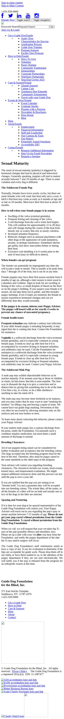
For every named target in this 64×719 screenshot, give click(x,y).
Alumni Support (29, 85)
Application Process (31, 44)
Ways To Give (28, 59)
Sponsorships (28, 70)
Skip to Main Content (12, 5)
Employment (27, 126)
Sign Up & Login (10, 30)
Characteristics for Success (35, 41)
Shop (10, 121)
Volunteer (26, 62)
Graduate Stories (29, 106)
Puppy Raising (28, 65)
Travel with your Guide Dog (36, 97)
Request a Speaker (30, 156)
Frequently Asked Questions (35, 141)
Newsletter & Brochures (33, 112)
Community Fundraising (33, 68)
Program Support (30, 50)
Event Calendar (29, 103)
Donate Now (8, 20)
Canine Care (27, 88)
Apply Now (27, 38)
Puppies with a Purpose (33, 109)
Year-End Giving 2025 (33, 79)
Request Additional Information (37, 150)
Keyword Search (10, 26)
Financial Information (32, 129)
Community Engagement (34, 94)
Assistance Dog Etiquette (34, 91)
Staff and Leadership (32, 132)
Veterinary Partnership (32, 76)
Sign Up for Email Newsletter (36, 153)
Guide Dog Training (31, 47)
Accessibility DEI (30, 144)
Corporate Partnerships (33, 73)
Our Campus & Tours (32, 135)
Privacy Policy (19, 671)
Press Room (27, 115)
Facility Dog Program (32, 53)
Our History (27, 138)
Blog (23, 118)
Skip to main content (12, 2)
